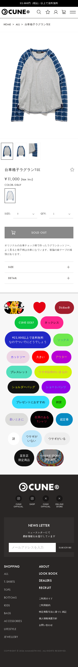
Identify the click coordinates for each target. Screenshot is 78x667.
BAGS (7, 613)
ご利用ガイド (46, 598)
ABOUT (44, 566)
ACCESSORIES (13, 621)
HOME (7, 24)
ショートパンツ (56, 387)
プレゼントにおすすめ (30, 402)
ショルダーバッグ (23, 387)
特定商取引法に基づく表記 (53, 612)
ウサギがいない (32, 438)
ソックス (63, 340)
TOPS (7, 589)
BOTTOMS (10, 597)
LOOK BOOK (48, 573)
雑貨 (59, 402)
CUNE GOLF (26, 322)
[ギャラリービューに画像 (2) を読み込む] (21, 151)
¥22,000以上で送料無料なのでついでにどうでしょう (28, 340)
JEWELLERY (11, 637)
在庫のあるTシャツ (42, 419)
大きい (40, 357)
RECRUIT (45, 588)
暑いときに (16, 419)
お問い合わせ (46, 625)
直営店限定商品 (24, 458)
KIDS (7, 605)
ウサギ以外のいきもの (53, 372)
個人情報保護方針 (48, 618)
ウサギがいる (57, 438)
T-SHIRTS (9, 581)
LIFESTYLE (10, 629)
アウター (61, 357)
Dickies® (64, 307)
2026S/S (14, 307)
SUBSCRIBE (65, 547)
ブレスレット (19, 372)
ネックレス (52, 322)
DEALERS (45, 580)
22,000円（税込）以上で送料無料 (39, 3)
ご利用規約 (44, 605)
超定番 (64, 419)
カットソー (18, 357)
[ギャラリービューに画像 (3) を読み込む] (35, 151)
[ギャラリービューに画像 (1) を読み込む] (7, 151)
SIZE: (7, 213)
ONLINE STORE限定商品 (50, 458)
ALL (18, 24)
